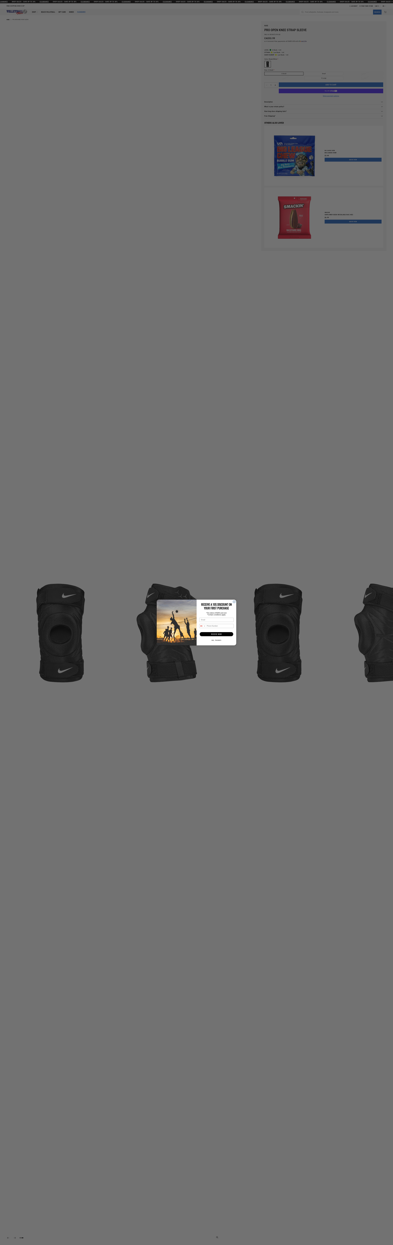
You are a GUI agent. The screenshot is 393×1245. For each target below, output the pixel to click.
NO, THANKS (216, 640)
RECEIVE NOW (216, 634)
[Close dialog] (234, 601)
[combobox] (202, 626)
